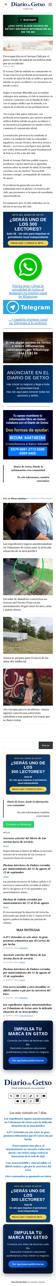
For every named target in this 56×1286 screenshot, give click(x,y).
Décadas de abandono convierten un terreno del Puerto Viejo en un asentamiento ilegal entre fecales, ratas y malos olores (27, 604)
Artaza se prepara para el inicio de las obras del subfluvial (25, 659)
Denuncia (23, 948)
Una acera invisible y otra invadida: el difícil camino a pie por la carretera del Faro (26, 990)
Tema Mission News (19, 1282)
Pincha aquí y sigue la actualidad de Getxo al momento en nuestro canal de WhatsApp (28, 291)
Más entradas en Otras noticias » (39, 498)
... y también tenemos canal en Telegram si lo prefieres (28, 321)
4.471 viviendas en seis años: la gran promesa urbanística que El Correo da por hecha (26, 940)
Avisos (6, 845)
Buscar (45, 745)
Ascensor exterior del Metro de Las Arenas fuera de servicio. (24, 839)
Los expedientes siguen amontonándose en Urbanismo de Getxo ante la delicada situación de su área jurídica (27, 547)
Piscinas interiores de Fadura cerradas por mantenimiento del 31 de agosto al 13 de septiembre (26, 868)
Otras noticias (26, 1016)
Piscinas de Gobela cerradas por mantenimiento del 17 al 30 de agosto (26, 901)
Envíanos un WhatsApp (18, 824)
